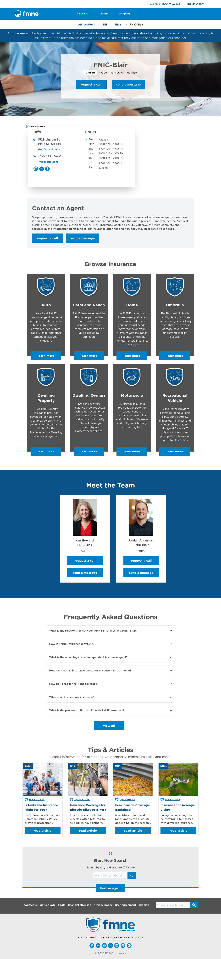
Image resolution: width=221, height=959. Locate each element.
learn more (46, 355)
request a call (91, 84)
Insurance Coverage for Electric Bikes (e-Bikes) (88, 807)
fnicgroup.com (48, 161)
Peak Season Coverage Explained (132, 807)
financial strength (79, 905)
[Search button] (131, 875)
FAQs (61, 905)
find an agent (110, 888)
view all (109, 725)
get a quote (48, 905)
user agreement (125, 905)
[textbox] (110, 223)
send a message (128, 84)
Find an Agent (195, 3)
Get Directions (47, 149)
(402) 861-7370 (49, 155)
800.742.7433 (171, 3)
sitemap (144, 905)
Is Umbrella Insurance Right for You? (41, 807)
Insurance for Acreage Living (177, 807)
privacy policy (103, 905)
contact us (31, 905)
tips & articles (36, 799)
